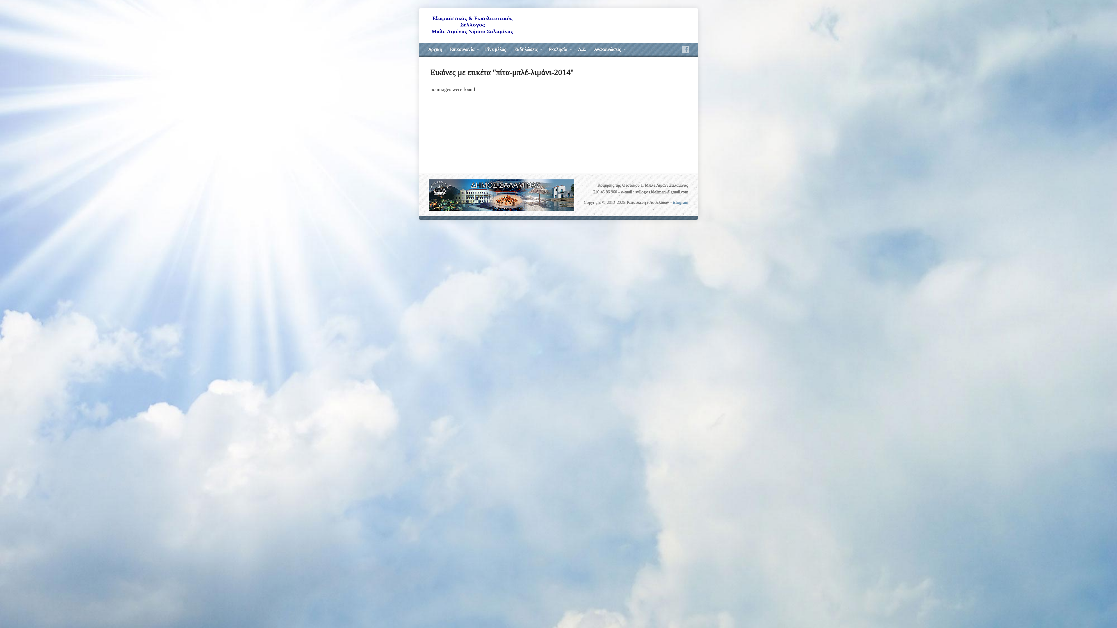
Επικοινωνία (462, 49)
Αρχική (435, 49)
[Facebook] (685, 49)
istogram (680, 202)
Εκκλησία (558, 49)
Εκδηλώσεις (526, 49)
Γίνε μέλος (495, 49)
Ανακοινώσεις (607, 49)
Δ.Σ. (582, 49)
